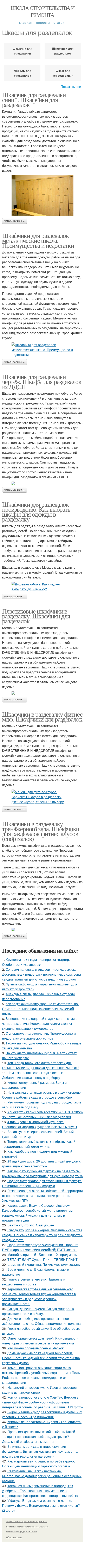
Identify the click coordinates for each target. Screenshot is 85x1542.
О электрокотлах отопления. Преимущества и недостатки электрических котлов (39, 1036)
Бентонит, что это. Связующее (30, 1225)
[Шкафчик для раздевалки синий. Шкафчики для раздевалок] (42, 195)
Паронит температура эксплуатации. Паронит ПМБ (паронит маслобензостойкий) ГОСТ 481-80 (40, 1247)
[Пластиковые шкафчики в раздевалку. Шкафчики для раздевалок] (42, 693)
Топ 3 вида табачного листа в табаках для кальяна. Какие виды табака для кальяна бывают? (40, 1065)
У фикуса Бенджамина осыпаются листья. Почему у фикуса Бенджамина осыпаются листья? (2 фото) (41, 1505)
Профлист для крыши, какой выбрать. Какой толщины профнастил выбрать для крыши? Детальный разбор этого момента (38, 1436)
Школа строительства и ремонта (42, 11)
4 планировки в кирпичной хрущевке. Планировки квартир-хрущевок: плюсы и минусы (39, 1124)
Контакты (10, 1526)
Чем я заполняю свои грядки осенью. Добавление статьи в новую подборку (33, 1075)
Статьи (59, 22)
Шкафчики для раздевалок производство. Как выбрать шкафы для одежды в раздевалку (36, 511)
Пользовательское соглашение (32, 1526)
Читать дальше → (14, 220)
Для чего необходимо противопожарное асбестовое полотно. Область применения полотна (41, 1321)
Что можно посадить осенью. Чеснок (35, 1348)
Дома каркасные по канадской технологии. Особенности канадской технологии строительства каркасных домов (41, 1358)
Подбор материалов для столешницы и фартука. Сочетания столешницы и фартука (42, 1183)
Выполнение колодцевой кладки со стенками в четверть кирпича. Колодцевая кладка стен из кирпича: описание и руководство (39, 1023)
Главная (25, 22)
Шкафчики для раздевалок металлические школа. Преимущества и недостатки (38, 240)
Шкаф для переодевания (62, 72)
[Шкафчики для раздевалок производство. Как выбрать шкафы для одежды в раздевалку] (42, 587)
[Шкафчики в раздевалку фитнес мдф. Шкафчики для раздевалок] (42, 797)
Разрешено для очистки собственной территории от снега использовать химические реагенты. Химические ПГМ (42, 1195)
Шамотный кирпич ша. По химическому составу (43, 1264)
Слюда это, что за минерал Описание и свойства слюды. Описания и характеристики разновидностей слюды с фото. (42, 1235)
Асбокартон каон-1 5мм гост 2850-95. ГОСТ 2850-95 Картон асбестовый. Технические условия (42, 1114)
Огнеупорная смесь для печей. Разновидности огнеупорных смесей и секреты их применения (40, 1340)
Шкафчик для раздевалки (22, 50)
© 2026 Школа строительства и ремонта (26, 1521)
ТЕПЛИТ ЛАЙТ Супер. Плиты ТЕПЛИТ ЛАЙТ (42, 1259)
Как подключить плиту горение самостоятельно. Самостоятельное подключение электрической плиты (40, 1008)
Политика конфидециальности (21, 1531)
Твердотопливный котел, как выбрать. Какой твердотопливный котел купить (38, 1144)
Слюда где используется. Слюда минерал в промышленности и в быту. (38, 1311)
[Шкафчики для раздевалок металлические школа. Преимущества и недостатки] (42, 349)
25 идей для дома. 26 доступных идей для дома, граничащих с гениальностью (41, 1163)
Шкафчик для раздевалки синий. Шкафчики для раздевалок (34, 99)
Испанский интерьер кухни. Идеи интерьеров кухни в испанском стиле (39, 1390)
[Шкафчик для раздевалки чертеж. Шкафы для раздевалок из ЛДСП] (42, 483)
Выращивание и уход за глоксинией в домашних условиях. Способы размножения (42, 1414)
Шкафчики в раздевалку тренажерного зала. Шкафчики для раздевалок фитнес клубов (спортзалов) (40, 831)
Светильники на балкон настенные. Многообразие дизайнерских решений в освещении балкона (41, 1476)
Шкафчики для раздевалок (62, 50)
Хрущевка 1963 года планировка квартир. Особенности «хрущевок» (36, 962)
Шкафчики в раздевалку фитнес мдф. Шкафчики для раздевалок (42, 716)
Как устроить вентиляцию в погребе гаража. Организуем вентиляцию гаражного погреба (38, 1463)
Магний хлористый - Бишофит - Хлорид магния (43, 1254)
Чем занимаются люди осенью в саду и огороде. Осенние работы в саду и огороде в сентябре (41, 1095)
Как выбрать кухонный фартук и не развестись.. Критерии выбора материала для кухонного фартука (42, 1173)
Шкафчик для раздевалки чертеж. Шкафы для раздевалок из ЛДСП (41, 381)
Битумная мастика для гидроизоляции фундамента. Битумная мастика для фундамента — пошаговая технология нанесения (42, 1451)
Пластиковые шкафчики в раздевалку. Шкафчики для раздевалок (36, 616)
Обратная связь (14, 1537)
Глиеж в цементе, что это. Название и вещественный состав (33, 1281)
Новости (43, 22)
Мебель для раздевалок (22, 72)
